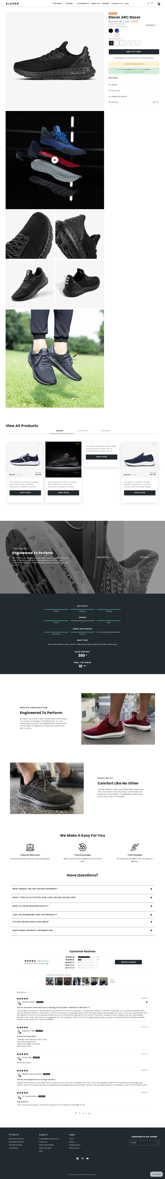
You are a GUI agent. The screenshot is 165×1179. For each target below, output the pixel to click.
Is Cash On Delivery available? (30, 921)
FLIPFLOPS (82, 430)
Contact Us (43, 1142)
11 (138, 43)
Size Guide (113, 77)
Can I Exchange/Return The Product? (34, 914)
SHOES (59, 430)
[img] (22, 998)
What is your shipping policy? (30, 906)
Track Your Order (45, 1148)
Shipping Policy (75, 1145)
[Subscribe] (156, 1142)
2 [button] (79, 1113)
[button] (148, 3)
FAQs (41, 1151)
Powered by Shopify (89, 1174)
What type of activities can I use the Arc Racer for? (44, 897)
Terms (71, 1139)
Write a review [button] (128, 962)
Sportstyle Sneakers (16, 1142)
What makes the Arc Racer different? (35, 889)
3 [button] (83, 1113)
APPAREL (106, 430)
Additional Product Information (32, 930)
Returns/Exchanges (46, 1145)
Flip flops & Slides (15, 1145)
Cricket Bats (13, 1148)
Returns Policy (74, 1148)
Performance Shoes (16, 1139)
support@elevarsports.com (49, 1139)
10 (132, 43)
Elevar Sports (78, 1174)
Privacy (72, 1142)
